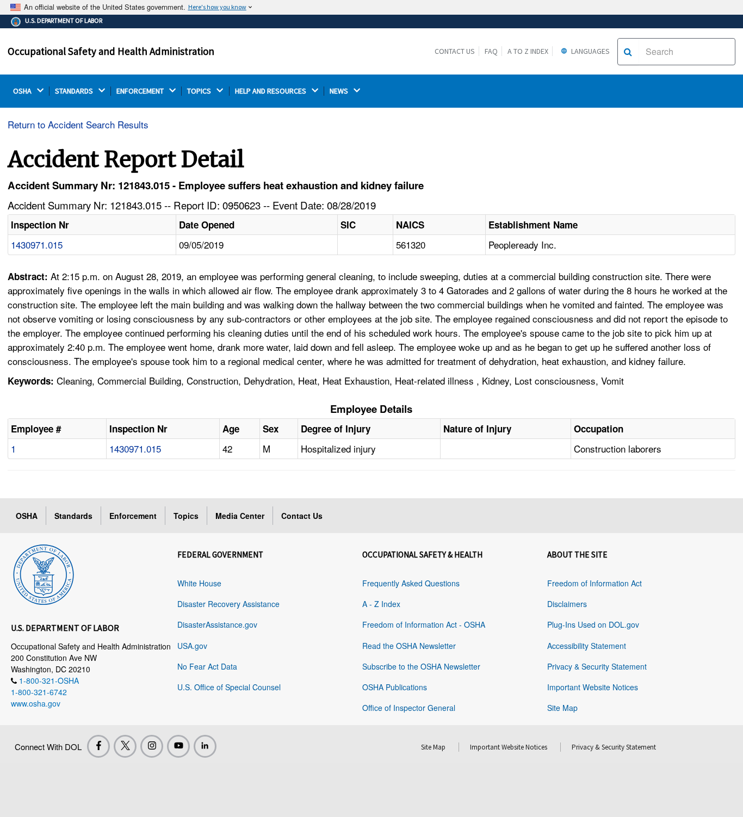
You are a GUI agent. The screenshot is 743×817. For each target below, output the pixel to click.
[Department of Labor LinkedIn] (205, 746)
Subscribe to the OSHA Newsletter (421, 666)
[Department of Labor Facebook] (98, 746)
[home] (43, 572)
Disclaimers (567, 603)
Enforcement (133, 515)
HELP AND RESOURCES (271, 91)
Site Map (562, 707)
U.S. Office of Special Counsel (229, 687)
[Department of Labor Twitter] (125, 746)
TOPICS (200, 91)
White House (199, 583)
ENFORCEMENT (140, 91)
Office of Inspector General (408, 707)
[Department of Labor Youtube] (178, 746)
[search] (628, 52)
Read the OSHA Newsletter (409, 645)
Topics (186, 515)
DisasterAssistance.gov (217, 624)
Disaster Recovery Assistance (228, 603)
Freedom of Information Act (594, 583)
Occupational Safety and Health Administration (111, 51)
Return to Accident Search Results (78, 124)
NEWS (340, 91)
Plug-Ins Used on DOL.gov (593, 624)
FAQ (491, 51)
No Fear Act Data (207, 666)
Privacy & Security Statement (597, 666)
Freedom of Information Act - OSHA (423, 624)
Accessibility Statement (586, 645)
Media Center (239, 515)
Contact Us (455, 51)
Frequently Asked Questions (411, 583)
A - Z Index (381, 603)
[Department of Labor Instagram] (151, 746)
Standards (73, 515)
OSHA (23, 91)
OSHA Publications (394, 687)
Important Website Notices (592, 687)
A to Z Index (527, 51)
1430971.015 (37, 244)
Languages (589, 51)
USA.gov (192, 645)
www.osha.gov (35, 703)
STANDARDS (75, 91)
